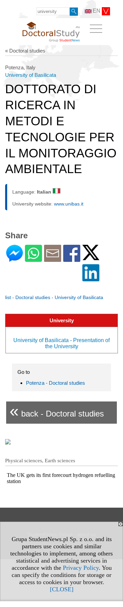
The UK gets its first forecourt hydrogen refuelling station (61, 478)
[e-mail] (52, 259)
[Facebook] (71, 259)
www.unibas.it (68, 204)
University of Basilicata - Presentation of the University (61, 343)
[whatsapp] (33, 259)
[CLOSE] (61, 589)
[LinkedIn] (90, 278)
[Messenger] (14, 259)
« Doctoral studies (25, 51)
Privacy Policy (81, 567)
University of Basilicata (30, 75)
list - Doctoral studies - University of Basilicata (54, 297)
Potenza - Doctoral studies (55, 383)
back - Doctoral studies (57, 411)
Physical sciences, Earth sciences (40, 460)
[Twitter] (90, 257)
